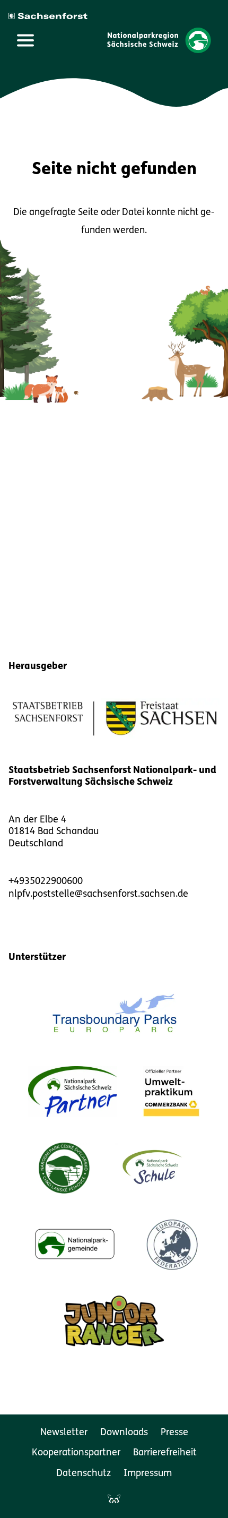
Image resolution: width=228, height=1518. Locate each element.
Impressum (148, 1474)
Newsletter (63, 1433)
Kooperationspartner (76, 1453)
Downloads (124, 1433)
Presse (174, 1433)
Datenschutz (83, 1474)
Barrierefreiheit (165, 1453)
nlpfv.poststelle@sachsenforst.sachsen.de (98, 894)
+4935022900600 (45, 882)
